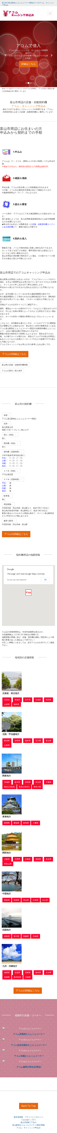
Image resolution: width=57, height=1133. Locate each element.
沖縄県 (28, 977)
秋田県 (48, 699)
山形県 (7, 704)
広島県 (35, 900)
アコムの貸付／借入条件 (12, 370)
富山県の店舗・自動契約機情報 (15, 364)
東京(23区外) (24, 786)
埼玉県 (38, 782)
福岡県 (7, 972)
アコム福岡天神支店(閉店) (28, 1066)
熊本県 (38, 972)
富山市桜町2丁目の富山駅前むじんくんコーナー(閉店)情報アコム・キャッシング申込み (28, 1125)
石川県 (38, 740)
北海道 (7, 699)
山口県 (45, 900)
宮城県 (38, 699)
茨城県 (7, 782)
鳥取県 (7, 900)
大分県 (48, 972)
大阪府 (7, 859)
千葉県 (48, 782)
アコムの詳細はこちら (14, 353)
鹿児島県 (17, 977)
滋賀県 (38, 859)
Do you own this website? (17, 580)
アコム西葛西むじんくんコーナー (29, 1034)
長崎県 (27, 972)
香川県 (16, 936)
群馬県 (27, 782)
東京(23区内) (9, 786)
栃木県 (17, 782)
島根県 (16, 900)
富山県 (48, 740)
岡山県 (26, 900)
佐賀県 (17, 972)
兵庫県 (17, 859)
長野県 (17, 740)
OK (45, 580)
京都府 (27, 859)
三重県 (35, 823)
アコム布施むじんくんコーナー (29, 1055)
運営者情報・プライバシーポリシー (28, 1117)
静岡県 (7, 823)
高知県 (35, 936)
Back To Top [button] (28, 1105)
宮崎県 (7, 977)
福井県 (27, 740)
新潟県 (7, 740)
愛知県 (16, 823)
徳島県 (7, 936)
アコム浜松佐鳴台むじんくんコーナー (29, 1045)
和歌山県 (8, 863)
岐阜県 (26, 823)
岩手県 (27, 699)
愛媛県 (26, 936)
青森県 (17, 699)
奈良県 (48, 859)
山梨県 (7, 745)
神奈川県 (37, 786)
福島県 (16, 704)
